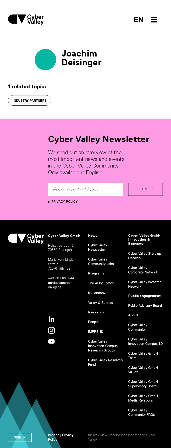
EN (139, 20)
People (93, 322)
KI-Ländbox (97, 293)
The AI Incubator (101, 283)
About (133, 315)
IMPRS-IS (95, 331)
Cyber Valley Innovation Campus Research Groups (103, 345)
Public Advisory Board (145, 305)
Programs (96, 273)
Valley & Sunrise (100, 303)
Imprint (53, 435)
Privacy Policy (64, 201)
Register (145, 189)
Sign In (20, 437)
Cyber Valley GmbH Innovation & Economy (144, 240)
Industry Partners (30, 100)
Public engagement (144, 296)
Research (96, 312)
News (92, 235)
